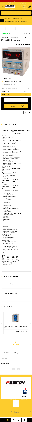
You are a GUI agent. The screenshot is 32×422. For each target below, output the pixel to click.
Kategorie (8, 13)
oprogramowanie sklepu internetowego (21, 411)
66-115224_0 (9, 283)
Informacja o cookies (6, 411)
